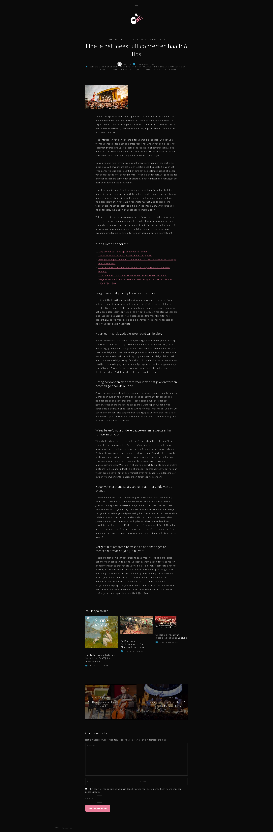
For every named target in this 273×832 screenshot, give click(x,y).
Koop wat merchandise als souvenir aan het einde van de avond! (132, 275)
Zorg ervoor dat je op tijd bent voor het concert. (124, 251)
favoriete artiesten (130, 67)
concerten (111, 67)
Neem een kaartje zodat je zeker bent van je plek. (125, 255)
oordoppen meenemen (123, 70)
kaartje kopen (151, 67)
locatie (164, 67)
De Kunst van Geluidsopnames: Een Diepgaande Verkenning (133, 644)
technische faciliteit (164, 70)
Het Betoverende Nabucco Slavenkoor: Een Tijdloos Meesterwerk (100, 658)
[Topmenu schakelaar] (136, 4)
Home (110, 40)
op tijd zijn (144, 70)
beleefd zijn (97, 67)
